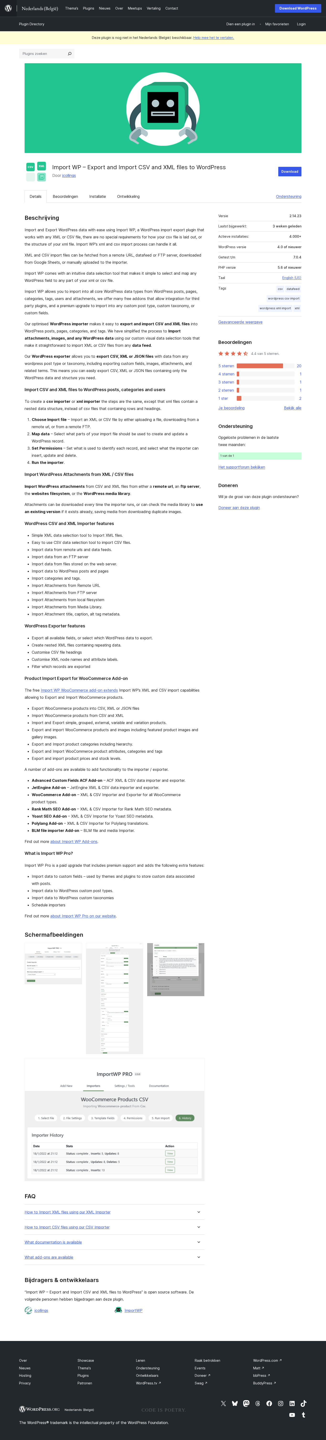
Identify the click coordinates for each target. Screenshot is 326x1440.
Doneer (203, 1375)
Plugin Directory (31, 24)
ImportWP (133, 1310)
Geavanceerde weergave (240, 322)
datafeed (293, 289)
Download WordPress (298, 8)
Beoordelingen (65, 196)
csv (280, 289)
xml (297, 308)
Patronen (85, 1383)
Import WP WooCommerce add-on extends (79, 690)
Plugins (83, 1375)
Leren (140, 1360)
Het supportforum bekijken (241, 467)
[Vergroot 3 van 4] (198, 949)
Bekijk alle (292, 407)
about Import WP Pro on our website (83, 916)
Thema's (84, 1368)
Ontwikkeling (128, 196)
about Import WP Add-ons (73, 841)
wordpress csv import (284, 298)
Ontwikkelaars (147, 1375)
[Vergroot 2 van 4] (136, 949)
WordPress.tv (148, 1383)
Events (200, 1368)
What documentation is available (53, 1242)
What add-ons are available (49, 1257)
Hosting (25, 1375)
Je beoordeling (231, 407)
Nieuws (25, 1368)
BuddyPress (264, 1383)
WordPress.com (267, 1360)
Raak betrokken (207, 1360)
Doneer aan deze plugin (239, 507)
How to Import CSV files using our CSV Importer (67, 1227)
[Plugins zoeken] (69, 53)
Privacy (25, 1383)
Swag (201, 1383)
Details (36, 196)
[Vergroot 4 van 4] (198, 1064)
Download (289, 171)
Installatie (97, 196)
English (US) (291, 278)
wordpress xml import (275, 308)
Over (23, 1360)
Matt (258, 1368)
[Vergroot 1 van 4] (75, 949)
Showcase (86, 1360)
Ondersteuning (288, 196)
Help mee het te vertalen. (213, 38)
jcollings (69, 175)
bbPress (261, 1375)
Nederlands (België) (79, 1410)
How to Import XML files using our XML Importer (67, 1212)
